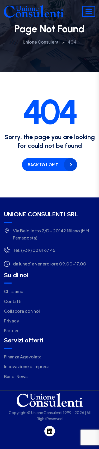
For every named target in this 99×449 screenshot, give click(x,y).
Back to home (43, 164)
